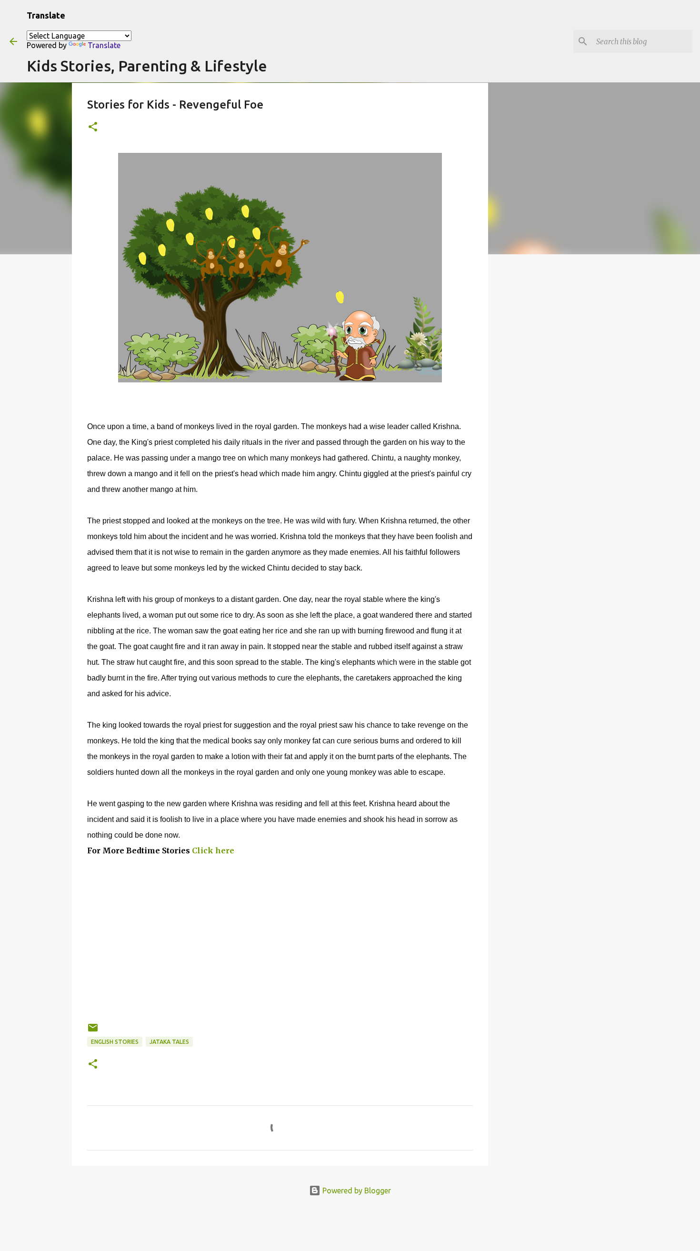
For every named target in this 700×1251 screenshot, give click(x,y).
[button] (93, 127)
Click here (214, 850)
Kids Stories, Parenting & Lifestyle (147, 65)
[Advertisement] (280, 955)
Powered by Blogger (355, 1190)
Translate (104, 45)
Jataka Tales (169, 1042)
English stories (115, 1042)
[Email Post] (93, 1031)
